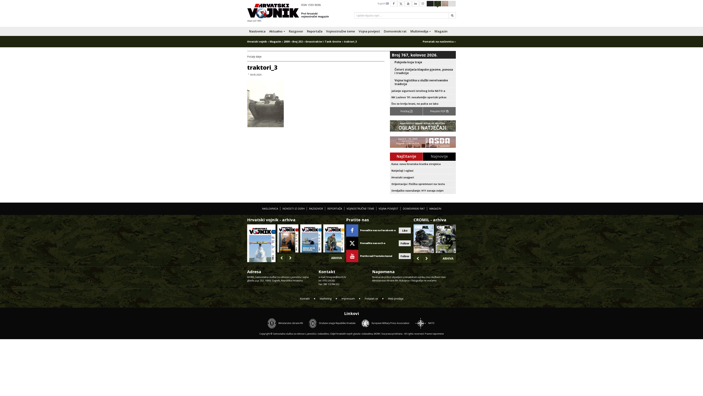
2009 (287, 41)
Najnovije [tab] (439, 156)
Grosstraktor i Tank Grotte (323, 41)
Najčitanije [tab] (406, 156)
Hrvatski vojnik (257, 41)
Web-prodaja (395, 298)
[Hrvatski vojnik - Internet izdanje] (290, 11)
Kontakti (305, 298)
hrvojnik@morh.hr (336, 277)
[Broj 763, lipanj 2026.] (333, 238)
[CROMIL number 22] (446, 238)
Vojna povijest (369, 31)
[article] (422, 62)
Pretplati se (371, 298)
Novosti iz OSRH (293, 208)
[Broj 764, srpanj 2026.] (310, 238)
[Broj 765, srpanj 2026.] (287, 238)
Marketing (326, 298)
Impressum (348, 298)
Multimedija (419, 31)
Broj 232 (297, 41)
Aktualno (276, 31)
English (382, 3)
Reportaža (314, 31)
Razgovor (296, 31)
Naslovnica (257, 31)
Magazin (440, 31)
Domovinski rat (395, 31)
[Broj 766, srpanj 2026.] (261, 243)
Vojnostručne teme (340, 31)
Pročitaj (405, 111)
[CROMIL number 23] (424, 238)
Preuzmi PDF (438, 111)
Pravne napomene (434, 333)
